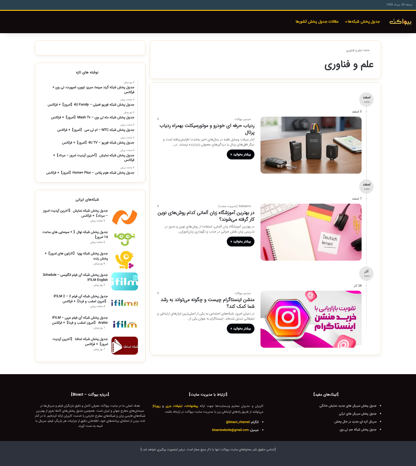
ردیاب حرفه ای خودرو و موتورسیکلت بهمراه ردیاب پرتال (207, 129)
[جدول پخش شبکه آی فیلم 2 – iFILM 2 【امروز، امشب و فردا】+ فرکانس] (124, 303)
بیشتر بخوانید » (240, 154)
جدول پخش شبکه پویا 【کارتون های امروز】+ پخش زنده (76, 256)
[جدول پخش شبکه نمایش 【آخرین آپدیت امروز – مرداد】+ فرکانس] (124, 217)
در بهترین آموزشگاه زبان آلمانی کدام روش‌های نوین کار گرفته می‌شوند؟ (206, 216)
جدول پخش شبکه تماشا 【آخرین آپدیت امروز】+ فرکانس (80, 341)
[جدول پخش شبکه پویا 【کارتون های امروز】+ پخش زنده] (124, 260)
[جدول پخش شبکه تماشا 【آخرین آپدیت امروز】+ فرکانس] (124, 346)
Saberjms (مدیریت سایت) (234, 206)
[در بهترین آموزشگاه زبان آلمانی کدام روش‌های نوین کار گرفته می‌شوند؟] (311, 232)
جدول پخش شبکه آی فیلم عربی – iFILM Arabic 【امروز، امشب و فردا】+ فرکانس (80, 320)
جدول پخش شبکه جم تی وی (358, 429)
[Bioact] (400, 22)
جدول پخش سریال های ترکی (358, 413)
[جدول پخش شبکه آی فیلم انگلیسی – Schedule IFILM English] (124, 281)
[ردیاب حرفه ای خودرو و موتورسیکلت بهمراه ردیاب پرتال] (311, 145)
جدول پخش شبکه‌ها (364, 22)
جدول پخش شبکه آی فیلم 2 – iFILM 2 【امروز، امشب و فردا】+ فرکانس (81, 299)
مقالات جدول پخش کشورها (317, 22)
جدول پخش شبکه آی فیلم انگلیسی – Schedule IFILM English (75, 277)
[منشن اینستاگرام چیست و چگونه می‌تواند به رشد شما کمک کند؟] (311, 319)
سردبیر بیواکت (242, 119)
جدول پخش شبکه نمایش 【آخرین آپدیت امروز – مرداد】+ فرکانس (75, 213)
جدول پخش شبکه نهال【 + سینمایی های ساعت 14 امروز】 (75, 234)
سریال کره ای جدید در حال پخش (355, 421)
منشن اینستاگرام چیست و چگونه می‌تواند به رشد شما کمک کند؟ (207, 303)
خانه (367, 50)
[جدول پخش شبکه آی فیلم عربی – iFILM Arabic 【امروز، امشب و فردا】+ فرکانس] (124, 324)
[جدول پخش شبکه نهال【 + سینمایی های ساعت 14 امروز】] (124, 239)
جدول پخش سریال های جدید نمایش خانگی (348, 405)
